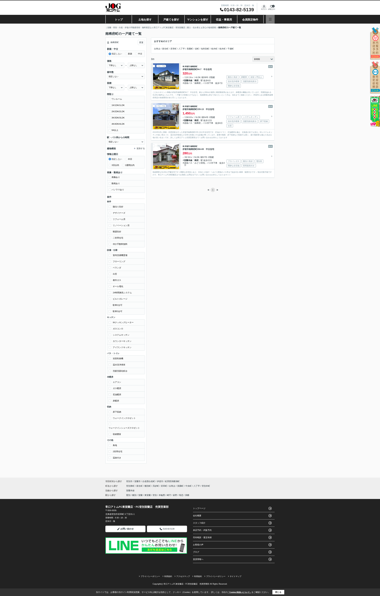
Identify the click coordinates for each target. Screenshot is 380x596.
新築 (130, 54)
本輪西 (162, 495)
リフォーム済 (119, 219)
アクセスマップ (183, 576)
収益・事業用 (224, 19)
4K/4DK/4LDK (118, 124)
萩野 (175, 495)
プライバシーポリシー (150, 576)
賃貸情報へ (198, 559)
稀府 (196, 80)
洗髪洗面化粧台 (120, 371)
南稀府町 (193, 66)
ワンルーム (117, 99)
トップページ (199, 508)
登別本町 (206, 486)
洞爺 (187, 495)
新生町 (165, 48)
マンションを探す (197, 19)
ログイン (264, 9)
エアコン (117, 382)
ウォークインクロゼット (124, 418)
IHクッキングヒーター (123, 322)
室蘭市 (137, 481)
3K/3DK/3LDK (118, 117)
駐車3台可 (117, 311)
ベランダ (117, 267)
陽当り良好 (118, 206)
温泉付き (117, 458)
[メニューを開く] (270, 19)
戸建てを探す (171, 19)
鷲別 (128, 495)
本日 (130, 159)
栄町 (197, 48)
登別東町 (130, 486)
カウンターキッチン (122, 341)
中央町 (188, 486)
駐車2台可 (117, 305)
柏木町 (214, 48)
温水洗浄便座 (119, 365)
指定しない (117, 54)
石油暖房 (117, 394)
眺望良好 (117, 231)
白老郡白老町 (148, 481)
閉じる (278, 592)
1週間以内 (129, 165)
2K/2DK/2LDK (118, 111)
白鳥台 (157, 48)
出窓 (115, 274)
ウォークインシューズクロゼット (124, 428)
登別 (155, 495)
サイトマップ (235, 576)
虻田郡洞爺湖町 (172, 481)
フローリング (119, 261)
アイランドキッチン (122, 347)
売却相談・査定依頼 (202, 537)
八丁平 (182, 48)
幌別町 (148, 486)
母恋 (181, 495)
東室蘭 (147, 495)
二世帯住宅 (118, 238)
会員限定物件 (250, 19)
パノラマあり (118, 189)
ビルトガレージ (120, 299)
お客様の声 (198, 544)
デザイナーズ (119, 213)
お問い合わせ (127, 528)
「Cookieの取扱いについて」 (239, 592)
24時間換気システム (122, 292)
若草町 (173, 48)
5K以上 (115, 130)
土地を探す (145, 19)
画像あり (116, 177)
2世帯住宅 (117, 451)
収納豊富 (117, 434)
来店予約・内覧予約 (202, 530)
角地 (115, 445)
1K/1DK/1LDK (118, 105)
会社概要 (197, 515)
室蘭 (140, 495)
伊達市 (187, 66)
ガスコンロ (118, 328)
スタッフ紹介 (199, 523)
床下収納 (117, 412)
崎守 (169, 495)
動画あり (116, 183)
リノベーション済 (121, 225)
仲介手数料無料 (120, 244)
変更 (141, 42)
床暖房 (116, 401)
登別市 (129, 481)
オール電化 (118, 286)
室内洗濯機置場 (120, 255)
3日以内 (115, 165)
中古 (140, 54)
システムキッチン (121, 335)
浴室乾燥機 (118, 358)
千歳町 (231, 48)
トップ (119, 19)
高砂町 (156, 486)
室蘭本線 (188, 80)
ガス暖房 (117, 388)
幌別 (134, 495)
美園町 (190, 48)
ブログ (196, 552)
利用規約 (168, 576)
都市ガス (117, 280)
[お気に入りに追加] (177, 86)
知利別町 (205, 48)
